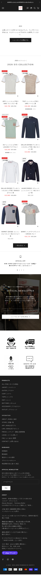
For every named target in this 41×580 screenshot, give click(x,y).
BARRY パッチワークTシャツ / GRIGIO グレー (30, 233)
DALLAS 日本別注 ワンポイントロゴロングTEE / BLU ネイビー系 (30, 147)
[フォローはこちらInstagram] (8, 559)
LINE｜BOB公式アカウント (10, 428)
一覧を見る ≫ (20, 245)
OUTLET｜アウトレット (9, 409)
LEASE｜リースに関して (10, 435)
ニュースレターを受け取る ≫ (20, 316)
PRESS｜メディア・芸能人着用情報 (13, 432)
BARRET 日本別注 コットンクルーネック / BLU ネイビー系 (10, 234)
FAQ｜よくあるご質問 (9, 438)
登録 (6, 488)
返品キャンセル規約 (8, 457)
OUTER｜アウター (8, 390)
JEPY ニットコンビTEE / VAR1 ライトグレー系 (10, 102)
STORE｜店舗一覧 (8, 422)
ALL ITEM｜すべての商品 (10, 384)
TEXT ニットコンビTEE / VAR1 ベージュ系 (30, 102)
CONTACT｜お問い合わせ (10, 441)
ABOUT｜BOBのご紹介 (9, 419)
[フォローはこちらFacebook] (3, 559)
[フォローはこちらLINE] (13, 559)
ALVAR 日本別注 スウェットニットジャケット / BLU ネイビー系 (30, 191)
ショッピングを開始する (20, 40)
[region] (20, 261)
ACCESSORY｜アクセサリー (11, 406)
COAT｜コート (6, 393)
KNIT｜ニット (6, 400)
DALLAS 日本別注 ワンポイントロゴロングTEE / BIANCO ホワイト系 (10, 191)
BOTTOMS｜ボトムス (9, 403)
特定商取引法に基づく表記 (10, 463)
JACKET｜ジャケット (9, 387)
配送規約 (5, 454)
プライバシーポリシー (9, 460)
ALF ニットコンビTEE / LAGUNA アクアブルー (10, 146)
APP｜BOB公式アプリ (9, 425)
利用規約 (5, 451)
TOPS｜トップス (7, 397)
